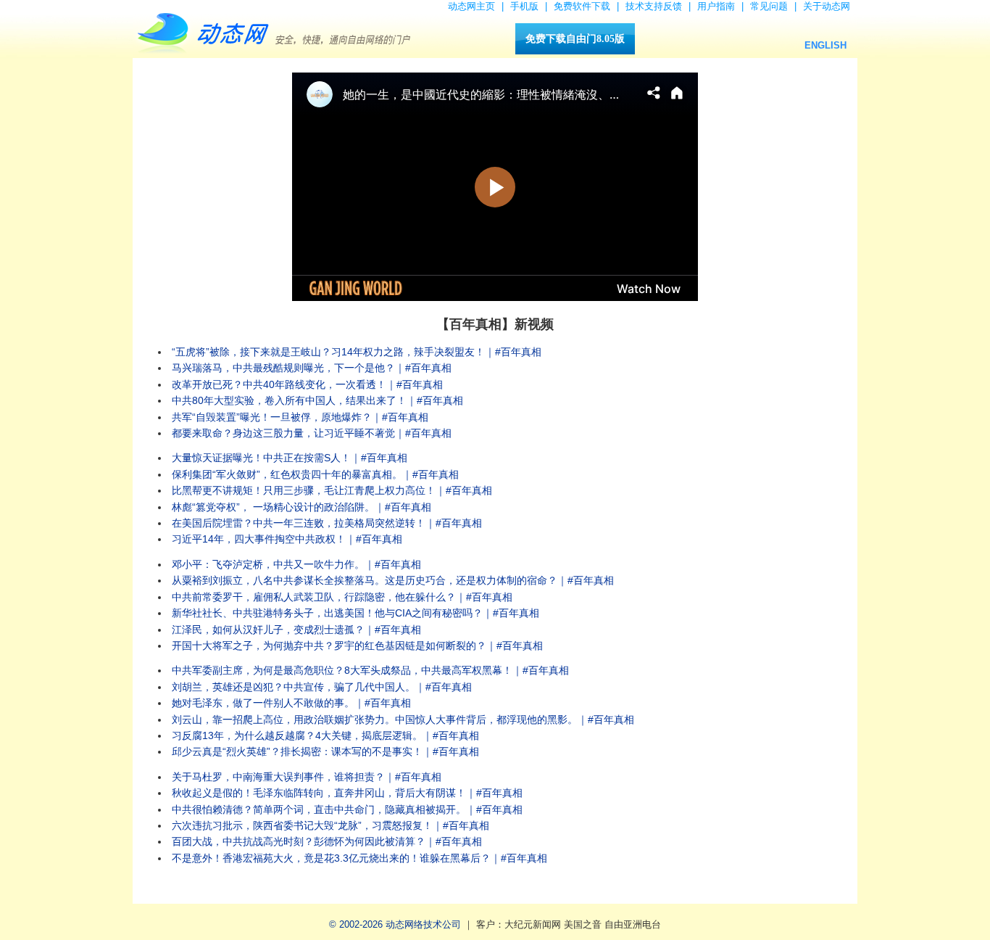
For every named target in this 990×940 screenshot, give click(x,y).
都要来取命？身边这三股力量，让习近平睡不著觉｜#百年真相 (312, 433)
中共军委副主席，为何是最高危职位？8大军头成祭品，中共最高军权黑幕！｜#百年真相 (370, 670)
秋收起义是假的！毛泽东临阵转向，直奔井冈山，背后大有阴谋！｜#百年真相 (347, 793)
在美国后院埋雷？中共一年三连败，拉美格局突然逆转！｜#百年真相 (327, 523)
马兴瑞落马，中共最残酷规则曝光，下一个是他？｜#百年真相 (312, 368)
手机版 (524, 6)
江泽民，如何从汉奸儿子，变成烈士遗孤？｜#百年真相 (296, 629)
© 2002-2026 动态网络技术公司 (395, 924)
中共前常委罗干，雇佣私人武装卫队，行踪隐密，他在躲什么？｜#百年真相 (342, 597)
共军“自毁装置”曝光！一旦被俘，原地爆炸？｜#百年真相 (300, 417)
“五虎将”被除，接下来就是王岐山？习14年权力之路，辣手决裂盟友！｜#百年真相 (356, 352)
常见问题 (769, 6)
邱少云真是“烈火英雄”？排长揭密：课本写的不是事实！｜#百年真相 (325, 751)
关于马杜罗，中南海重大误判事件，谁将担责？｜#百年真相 (306, 777)
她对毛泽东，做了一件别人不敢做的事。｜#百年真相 (291, 703)
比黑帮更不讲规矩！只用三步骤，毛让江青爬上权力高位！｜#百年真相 (332, 490)
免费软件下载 (582, 6)
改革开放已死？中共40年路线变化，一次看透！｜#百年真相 (307, 384)
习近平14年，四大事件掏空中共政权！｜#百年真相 (287, 539)
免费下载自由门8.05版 (575, 38)
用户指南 (716, 6)
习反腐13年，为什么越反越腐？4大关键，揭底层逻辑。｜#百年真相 (325, 735)
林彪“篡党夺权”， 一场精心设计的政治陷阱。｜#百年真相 (301, 507)
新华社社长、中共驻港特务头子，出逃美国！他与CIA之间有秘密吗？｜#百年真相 (355, 613)
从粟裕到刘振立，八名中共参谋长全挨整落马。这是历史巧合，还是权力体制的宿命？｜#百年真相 (393, 580)
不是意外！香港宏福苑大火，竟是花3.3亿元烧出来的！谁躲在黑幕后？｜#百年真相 (359, 858)
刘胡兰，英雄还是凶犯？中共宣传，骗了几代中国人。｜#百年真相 (322, 687)
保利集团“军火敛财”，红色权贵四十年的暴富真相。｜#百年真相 (315, 474)
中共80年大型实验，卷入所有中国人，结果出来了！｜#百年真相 (317, 400)
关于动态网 (826, 6)
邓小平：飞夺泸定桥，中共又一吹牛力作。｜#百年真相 (296, 564)
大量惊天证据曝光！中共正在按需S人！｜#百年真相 (289, 457)
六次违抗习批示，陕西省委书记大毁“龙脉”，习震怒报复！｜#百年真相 (330, 825)
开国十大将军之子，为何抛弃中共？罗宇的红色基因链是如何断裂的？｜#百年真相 (357, 645)
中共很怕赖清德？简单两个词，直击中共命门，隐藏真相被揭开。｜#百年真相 (347, 809)
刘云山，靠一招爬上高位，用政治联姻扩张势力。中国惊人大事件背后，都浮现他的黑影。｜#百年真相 (403, 719)
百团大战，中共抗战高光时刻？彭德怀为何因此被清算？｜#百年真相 (327, 841)
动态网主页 (471, 6)
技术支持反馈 (653, 6)
